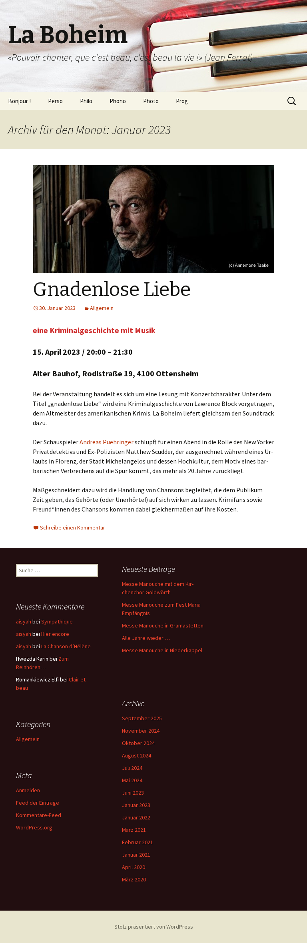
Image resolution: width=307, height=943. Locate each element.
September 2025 (142, 718)
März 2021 (134, 829)
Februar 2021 (137, 842)
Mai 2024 (132, 780)
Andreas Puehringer (107, 442)
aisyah (23, 621)
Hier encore (55, 633)
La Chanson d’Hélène (66, 646)
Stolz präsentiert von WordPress (153, 926)
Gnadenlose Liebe (112, 289)
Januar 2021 (136, 854)
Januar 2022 (136, 817)
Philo (86, 101)
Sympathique (57, 621)
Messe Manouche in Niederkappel (162, 650)
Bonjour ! (19, 101)
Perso (55, 101)
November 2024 (140, 730)
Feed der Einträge (37, 802)
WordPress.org (34, 827)
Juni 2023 (133, 792)
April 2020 (133, 867)
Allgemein (102, 308)
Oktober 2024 (138, 743)
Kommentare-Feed (38, 815)
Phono (118, 101)
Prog (182, 101)
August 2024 (136, 755)
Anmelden (28, 790)
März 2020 (134, 879)
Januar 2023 (136, 805)
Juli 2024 (132, 767)
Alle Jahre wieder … (146, 637)
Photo (151, 101)
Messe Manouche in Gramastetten (162, 625)
